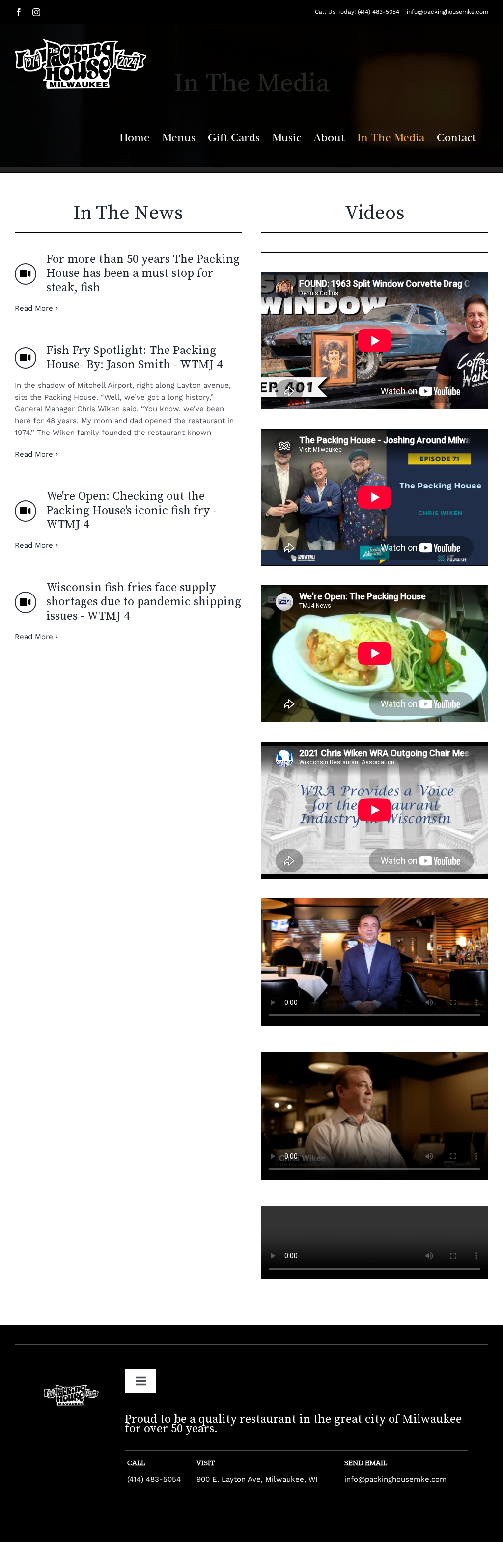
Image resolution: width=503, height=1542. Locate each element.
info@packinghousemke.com (447, 11)
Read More (34, 308)
